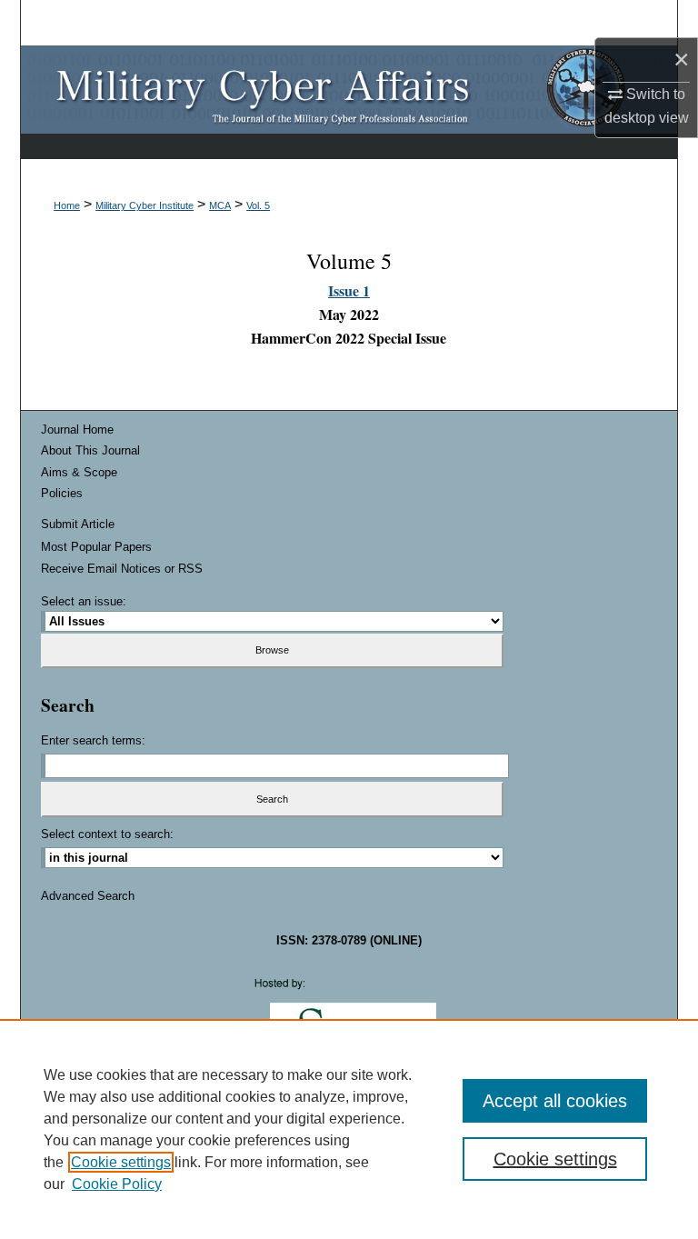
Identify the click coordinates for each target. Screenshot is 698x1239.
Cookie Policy (117, 1184)
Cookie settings (121, 1162)
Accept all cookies (555, 1101)
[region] (349, 1129)
